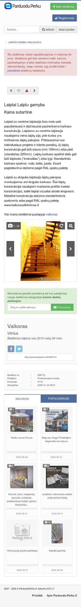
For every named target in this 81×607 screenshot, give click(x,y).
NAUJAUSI (22, 399)
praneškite (13, 70)
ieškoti (49, 29)
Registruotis (66, 18)
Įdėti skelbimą (64, 6)
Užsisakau (63, 307)
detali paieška (67, 29)
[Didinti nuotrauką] (71, 225)
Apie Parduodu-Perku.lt (62, 595)
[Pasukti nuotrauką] (61, 225)
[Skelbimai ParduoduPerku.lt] (24, 6)
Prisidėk (37, 595)
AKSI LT (50, 588)
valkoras (52, 214)
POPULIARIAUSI (58, 398)
